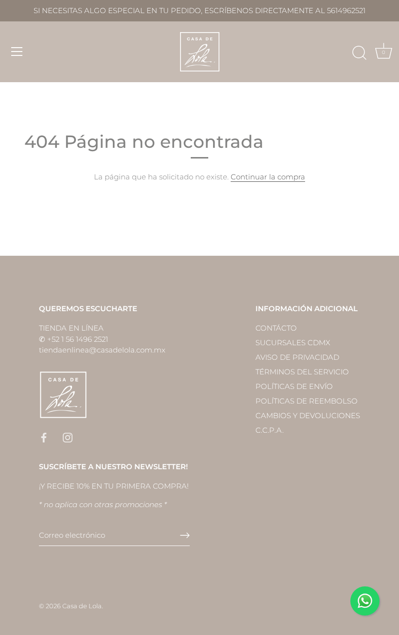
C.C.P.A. (269, 430)
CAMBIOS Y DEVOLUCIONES (307, 415)
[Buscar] (359, 53)
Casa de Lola (82, 606)
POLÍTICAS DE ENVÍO (294, 386)
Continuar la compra (268, 176)
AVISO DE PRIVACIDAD (297, 357)
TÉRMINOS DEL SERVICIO (302, 371)
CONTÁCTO (276, 328)
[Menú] (17, 51)
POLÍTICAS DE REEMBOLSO (306, 401)
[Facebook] (44, 436)
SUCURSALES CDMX (292, 342)
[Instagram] (68, 436)
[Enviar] (185, 535)
